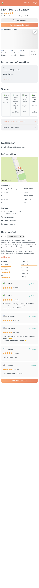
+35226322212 (9, 217)
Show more (8, 80)
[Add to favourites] (35, 32)
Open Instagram (10, 224)
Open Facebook (10, 220)
